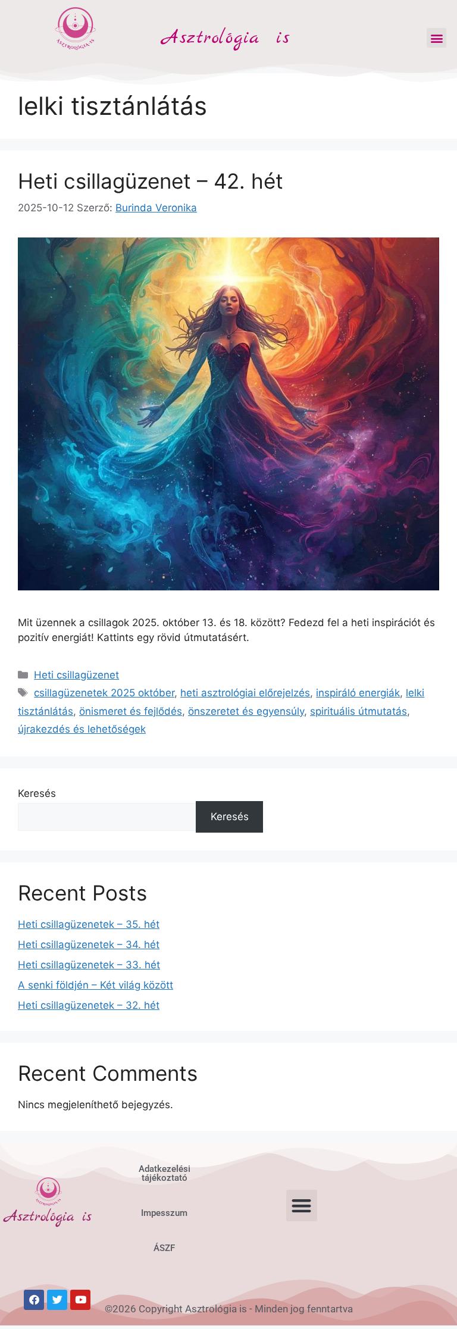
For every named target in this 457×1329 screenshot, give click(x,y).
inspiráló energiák (358, 693)
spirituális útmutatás (358, 711)
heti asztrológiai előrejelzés (245, 693)
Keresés (37, 793)
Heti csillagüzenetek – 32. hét (88, 1005)
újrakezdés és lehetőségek (82, 729)
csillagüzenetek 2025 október (104, 693)
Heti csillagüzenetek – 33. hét (89, 965)
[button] (436, 38)
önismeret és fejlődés (130, 711)
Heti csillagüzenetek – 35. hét (88, 924)
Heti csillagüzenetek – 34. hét (88, 944)
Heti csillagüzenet (76, 675)
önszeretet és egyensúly (246, 711)
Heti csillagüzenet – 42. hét (150, 180)
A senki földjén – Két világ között (95, 985)
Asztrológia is (226, 38)
